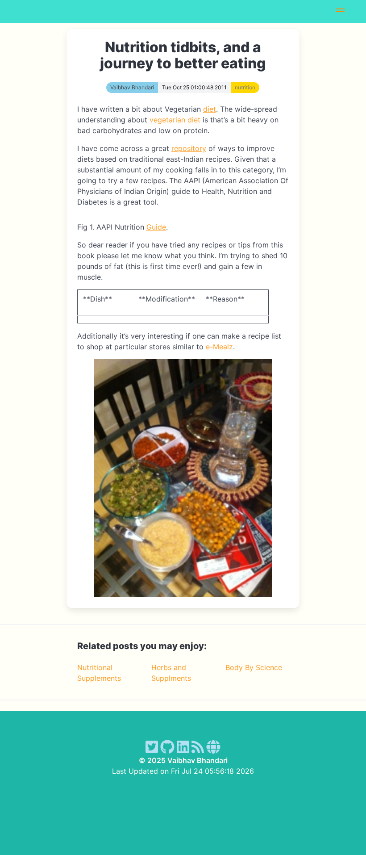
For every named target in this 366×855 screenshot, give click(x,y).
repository (188, 148)
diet (209, 109)
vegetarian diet (175, 119)
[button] (340, 12)
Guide (156, 226)
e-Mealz (219, 346)
